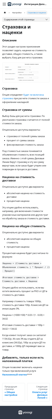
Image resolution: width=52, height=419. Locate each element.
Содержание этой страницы (19, 19)
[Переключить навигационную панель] (4, 4)
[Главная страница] (4, 13)
